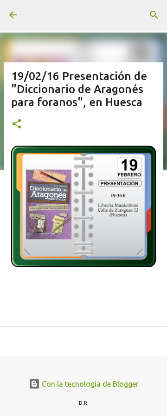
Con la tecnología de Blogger (89, 384)
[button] (16, 124)
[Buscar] (154, 15)
